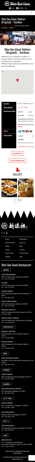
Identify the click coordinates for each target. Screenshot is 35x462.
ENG (12, 8)
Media (7, 246)
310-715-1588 (22, 107)
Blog (20, 246)
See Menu (17, 153)
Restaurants (10, 26)
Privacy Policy (24, 253)
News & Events (10, 242)
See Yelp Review (18, 161)
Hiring (7, 249)
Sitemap (7, 256)
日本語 (21, 8)
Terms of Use (9, 253)
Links (21, 256)
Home (3, 26)
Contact (22, 249)
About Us (22, 242)
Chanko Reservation (24, 146)
